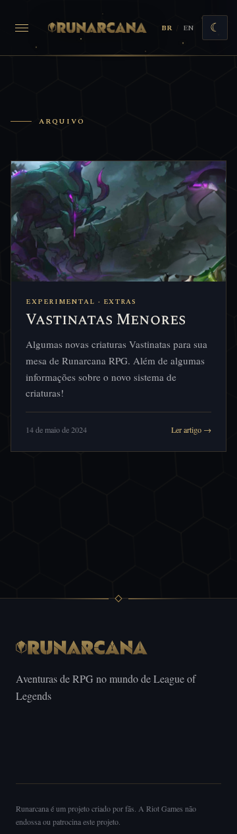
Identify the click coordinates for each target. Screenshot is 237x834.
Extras (120, 302)
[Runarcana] (97, 27)
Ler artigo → (191, 429)
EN (188, 28)
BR (166, 28)
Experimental (60, 302)
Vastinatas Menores (106, 319)
